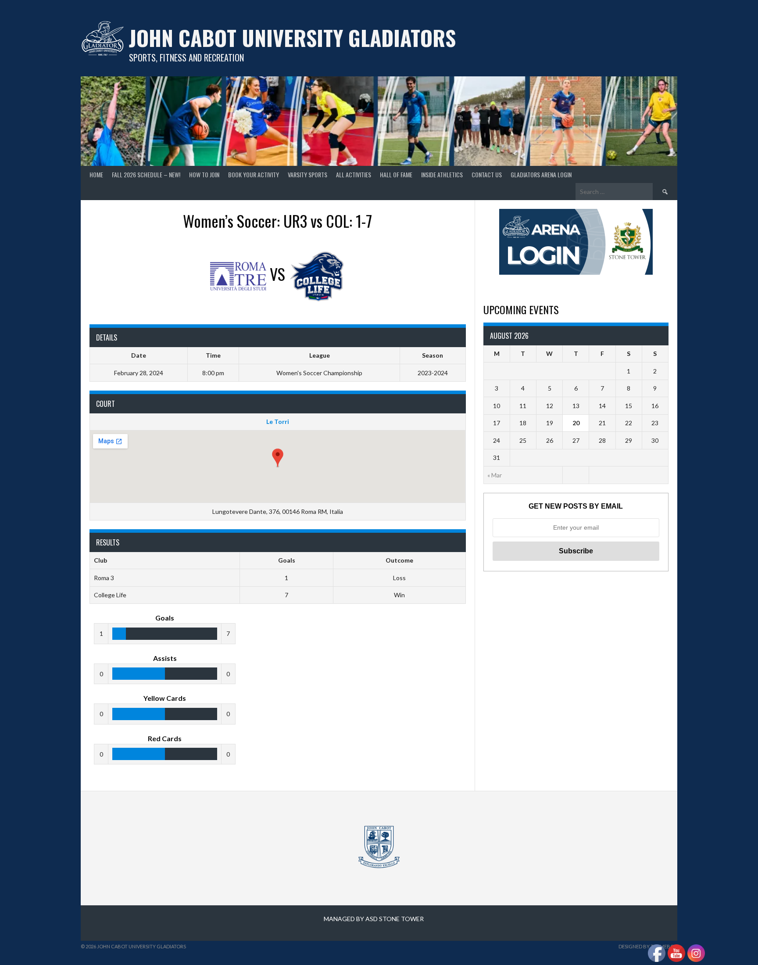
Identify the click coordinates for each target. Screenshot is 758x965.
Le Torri (277, 421)
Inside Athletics (442, 174)
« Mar (494, 475)
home (96, 174)
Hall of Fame (396, 174)
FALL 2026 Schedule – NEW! (146, 174)
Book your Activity (253, 174)
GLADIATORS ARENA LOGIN (541, 174)
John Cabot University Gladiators (292, 37)
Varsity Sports (307, 174)
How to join (204, 174)
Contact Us (487, 174)
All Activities (353, 174)
